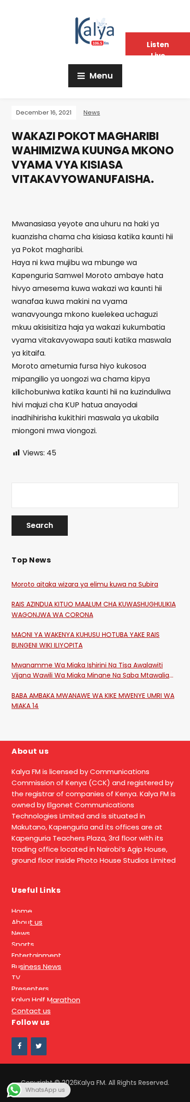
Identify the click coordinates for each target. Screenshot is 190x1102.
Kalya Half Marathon (46, 1000)
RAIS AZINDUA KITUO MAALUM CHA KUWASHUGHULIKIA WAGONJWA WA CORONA (94, 609)
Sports (23, 944)
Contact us (31, 1011)
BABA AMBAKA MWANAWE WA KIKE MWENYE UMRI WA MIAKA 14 (93, 700)
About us (27, 922)
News (91, 112)
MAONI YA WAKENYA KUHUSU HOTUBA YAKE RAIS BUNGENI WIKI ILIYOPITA (86, 639)
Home (22, 911)
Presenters (30, 988)
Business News (36, 966)
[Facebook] (19, 1046)
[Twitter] (39, 1046)
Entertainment (36, 955)
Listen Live (158, 47)
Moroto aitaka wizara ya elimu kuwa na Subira (85, 584)
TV (16, 977)
